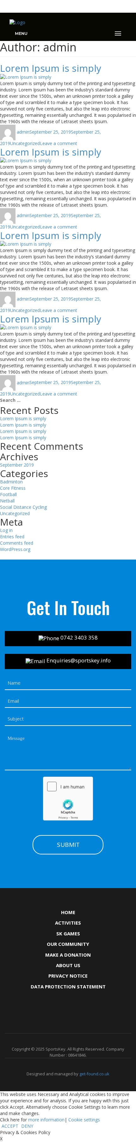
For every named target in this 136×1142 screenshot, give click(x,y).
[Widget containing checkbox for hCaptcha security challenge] (68, 798)
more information (46, 1120)
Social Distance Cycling (23, 507)
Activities (68, 923)
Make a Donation (68, 955)
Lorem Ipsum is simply (50, 68)
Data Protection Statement (68, 986)
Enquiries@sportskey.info (78, 660)
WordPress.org (15, 549)
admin (23, 132)
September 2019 (17, 465)
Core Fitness (13, 488)
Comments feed (16, 543)
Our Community (68, 944)
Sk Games (68, 933)
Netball (7, 501)
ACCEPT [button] (10, 1126)
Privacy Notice (68, 976)
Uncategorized (25, 143)
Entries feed (12, 537)
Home (68, 912)
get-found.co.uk (94, 1074)
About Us (68, 965)
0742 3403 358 (78, 637)
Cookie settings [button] (84, 1120)
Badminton (11, 482)
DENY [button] (27, 1126)
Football (8, 494)
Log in (6, 530)
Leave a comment (58, 143)
